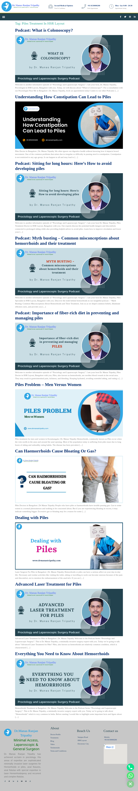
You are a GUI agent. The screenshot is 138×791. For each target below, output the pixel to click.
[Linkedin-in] (135, 17)
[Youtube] (22, 781)
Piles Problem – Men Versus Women (48, 384)
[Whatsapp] (130, 775)
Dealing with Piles (31, 517)
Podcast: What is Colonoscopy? (44, 30)
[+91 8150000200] (83, 6)
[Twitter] (125, 17)
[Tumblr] (17, 781)
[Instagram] (30, 781)
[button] (3, 17)
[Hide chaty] (130, 784)
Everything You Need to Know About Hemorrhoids (62, 653)
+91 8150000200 (93, 6)
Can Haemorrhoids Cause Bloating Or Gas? (55, 451)
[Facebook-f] (120, 17)
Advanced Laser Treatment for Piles (48, 584)
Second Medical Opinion (63, 6)
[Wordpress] (130, 17)
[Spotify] (26, 781)
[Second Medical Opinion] (50, 6)
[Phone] (130, 767)
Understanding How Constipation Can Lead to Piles (63, 96)
